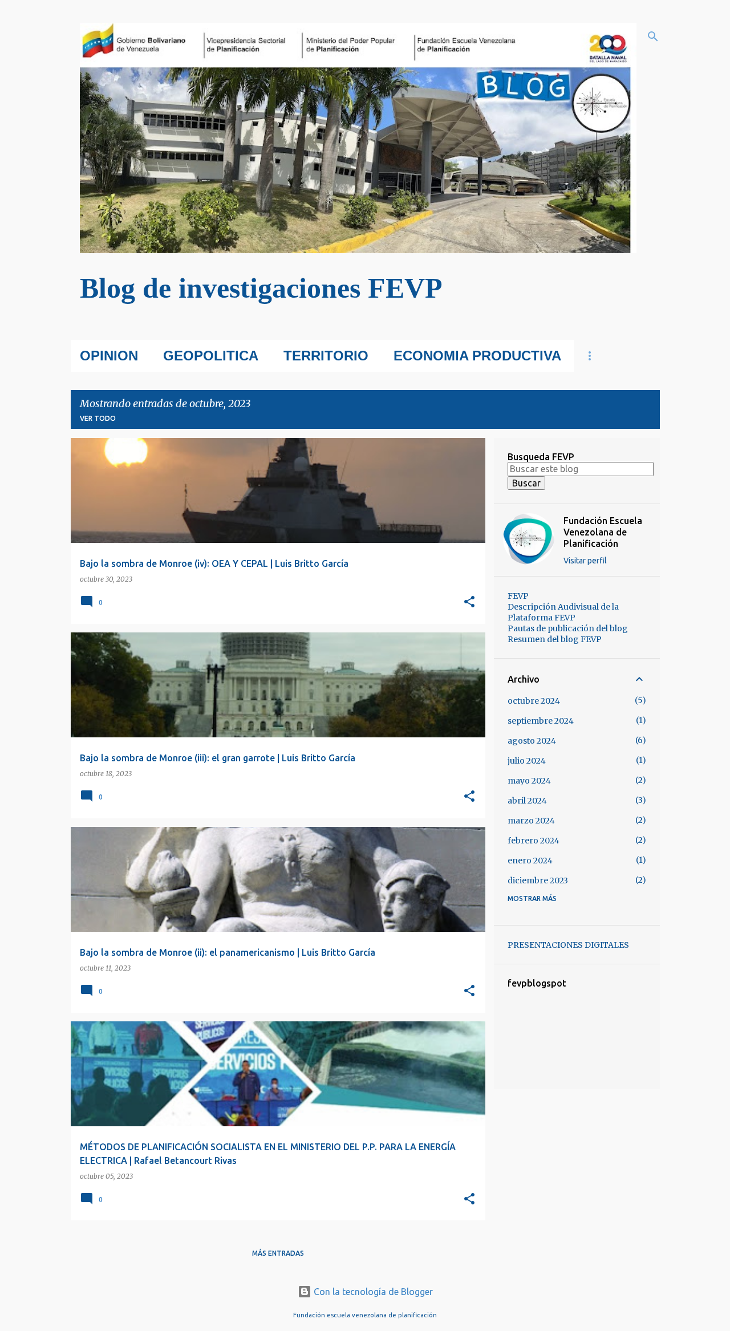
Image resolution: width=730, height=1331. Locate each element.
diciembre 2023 (538, 880)
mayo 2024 (529, 781)
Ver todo (98, 418)
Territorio (325, 355)
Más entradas (278, 1253)
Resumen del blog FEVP (555, 639)
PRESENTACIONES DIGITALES (568, 945)
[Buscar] (653, 36)
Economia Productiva (477, 355)
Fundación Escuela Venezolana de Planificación (602, 532)
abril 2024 (527, 801)
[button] (469, 602)
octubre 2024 (534, 701)
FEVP (518, 596)
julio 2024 (527, 761)
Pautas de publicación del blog (568, 628)
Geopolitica (210, 355)
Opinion (109, 355)
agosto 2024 (532, 741)
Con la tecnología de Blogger (372, 1292)
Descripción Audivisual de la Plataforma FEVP (563, 612)
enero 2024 (530, 860)
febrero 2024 (533, 840)
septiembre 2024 (541, 721)
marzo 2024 (531, 820)
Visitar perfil (585, 560)
